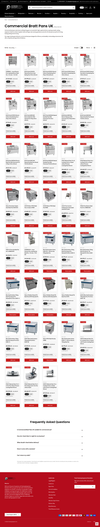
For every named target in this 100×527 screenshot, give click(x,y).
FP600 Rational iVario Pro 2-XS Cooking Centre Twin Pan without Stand (31, 385)
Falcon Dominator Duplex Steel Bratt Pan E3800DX (12, 206)
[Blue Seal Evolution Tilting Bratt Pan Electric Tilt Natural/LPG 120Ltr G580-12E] (87, 239)
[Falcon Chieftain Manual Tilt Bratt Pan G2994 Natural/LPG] (31, 284)
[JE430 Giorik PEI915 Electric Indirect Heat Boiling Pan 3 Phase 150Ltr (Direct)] (13, 105)
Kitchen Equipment (9, 13)
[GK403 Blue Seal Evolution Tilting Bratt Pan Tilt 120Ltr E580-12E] (87, 284)
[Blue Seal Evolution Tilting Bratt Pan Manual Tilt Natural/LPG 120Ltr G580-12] (13, 284)
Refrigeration (21, 13)
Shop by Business (9, 16)
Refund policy (52, 492)
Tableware (31, 13)
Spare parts (89, 13)
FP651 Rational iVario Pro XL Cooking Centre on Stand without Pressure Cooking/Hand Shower (68, 163)
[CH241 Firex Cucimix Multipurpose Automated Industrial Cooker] (68, 195)
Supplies (55, 13)
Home (6, 19)
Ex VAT (86, 7)
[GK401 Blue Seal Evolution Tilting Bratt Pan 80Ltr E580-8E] (31, 328)
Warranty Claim (52, 495)
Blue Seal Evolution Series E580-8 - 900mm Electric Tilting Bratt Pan (68, 340)
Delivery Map (52, 503)
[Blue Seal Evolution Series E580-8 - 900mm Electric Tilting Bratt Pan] (68, 328)
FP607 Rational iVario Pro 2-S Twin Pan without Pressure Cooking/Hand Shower (12, 385)
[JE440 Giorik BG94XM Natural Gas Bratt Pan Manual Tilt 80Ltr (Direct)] (87, 105)
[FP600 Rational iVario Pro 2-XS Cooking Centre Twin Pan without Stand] (31, 373)
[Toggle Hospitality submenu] (76, 13)
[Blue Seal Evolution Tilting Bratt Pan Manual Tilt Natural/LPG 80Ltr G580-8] (68, 239)
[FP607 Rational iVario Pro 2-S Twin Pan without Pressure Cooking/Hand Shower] (13, 373)
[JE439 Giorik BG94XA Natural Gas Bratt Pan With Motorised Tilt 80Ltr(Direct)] (50, 150)
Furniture (47, 13)
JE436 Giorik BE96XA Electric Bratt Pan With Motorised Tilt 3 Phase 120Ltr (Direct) (13, 162)
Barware (39, 13)
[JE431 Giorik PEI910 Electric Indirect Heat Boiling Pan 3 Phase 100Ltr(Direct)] (50, 61)
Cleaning (63, 13)
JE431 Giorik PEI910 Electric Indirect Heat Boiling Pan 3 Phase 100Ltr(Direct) (49, 73)
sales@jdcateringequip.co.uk (73, 1)
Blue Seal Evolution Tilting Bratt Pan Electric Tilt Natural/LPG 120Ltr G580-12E (86, 252)
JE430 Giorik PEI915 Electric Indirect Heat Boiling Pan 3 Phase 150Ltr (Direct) (12, 117)
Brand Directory (52, 506)
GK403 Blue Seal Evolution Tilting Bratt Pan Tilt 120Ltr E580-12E (86, 296)
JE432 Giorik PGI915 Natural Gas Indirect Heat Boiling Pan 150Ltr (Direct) (68, 73)
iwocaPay (51, 497)
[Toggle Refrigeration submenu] (26, 13)
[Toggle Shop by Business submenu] (15, 16)
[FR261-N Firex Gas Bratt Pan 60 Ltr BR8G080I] (13, 239)
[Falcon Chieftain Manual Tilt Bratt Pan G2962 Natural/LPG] (50, 284)
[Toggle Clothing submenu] (84, 13)
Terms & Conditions (53, 489)
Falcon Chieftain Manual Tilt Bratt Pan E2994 (68, 295)
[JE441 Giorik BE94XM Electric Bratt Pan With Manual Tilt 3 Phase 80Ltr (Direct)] (31, 105)
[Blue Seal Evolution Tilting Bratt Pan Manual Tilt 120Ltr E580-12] (13, 328)
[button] (29, 7)
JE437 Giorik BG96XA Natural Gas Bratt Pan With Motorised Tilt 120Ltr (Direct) (50, 118)
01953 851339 (62, 1)
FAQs (94, 521)
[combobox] (51, 7)
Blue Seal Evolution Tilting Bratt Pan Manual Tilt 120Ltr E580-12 (12, 340)
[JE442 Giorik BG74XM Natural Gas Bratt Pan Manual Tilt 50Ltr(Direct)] (31, 150)
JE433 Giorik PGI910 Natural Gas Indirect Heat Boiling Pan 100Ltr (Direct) (87, 73)
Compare (76, 47)
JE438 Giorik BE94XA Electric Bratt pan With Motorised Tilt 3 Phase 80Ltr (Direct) (68, 118)
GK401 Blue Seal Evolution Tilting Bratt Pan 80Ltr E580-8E (31, 340)
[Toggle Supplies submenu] (59, 13)
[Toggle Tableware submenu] (35, 13)
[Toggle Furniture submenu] (51, 13)
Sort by (6, 47)
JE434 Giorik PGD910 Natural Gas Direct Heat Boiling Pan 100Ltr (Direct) (31, 73)
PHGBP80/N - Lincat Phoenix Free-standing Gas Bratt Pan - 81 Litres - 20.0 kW (31, 252)
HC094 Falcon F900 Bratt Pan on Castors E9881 (31, 206)
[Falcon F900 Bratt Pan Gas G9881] (50, 328)
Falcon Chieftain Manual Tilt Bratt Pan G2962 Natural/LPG (50, 295)
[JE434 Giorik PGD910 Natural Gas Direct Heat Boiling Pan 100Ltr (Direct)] (31, 61)
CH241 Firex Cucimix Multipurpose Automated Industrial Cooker (68, 207)
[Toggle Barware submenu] (42, 13)
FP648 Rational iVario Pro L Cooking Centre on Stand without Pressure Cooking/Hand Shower (86, 163)
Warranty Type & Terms (54, 500)
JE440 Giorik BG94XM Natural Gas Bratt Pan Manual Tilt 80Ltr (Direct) (87, 117)
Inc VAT (81, 7)
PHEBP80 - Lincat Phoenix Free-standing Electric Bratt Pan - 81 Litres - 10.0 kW (12, 73)
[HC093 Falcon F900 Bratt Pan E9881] (50, 195)
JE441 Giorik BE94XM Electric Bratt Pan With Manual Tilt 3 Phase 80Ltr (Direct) (31, 118)
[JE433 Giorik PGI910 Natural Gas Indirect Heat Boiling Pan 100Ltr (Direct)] (87, 61)
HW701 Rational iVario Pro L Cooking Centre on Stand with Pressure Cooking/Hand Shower (50, 386)
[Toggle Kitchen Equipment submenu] (15, 13)
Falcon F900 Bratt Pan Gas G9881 (49, 339)
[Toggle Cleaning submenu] (67, 13)
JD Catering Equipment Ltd (12, 521)
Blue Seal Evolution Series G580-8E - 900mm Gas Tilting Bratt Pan (49, 251)
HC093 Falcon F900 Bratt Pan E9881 (49, 206)
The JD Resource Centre (54, 509)
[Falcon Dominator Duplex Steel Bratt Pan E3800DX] (13, 195)
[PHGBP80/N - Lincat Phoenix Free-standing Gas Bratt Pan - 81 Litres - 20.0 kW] (31, 239)
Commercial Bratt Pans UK (12, 19)
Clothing (80, 13)
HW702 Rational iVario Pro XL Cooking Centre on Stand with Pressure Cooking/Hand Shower (87, 341)
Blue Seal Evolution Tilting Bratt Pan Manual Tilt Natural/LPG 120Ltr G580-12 (13, 296)
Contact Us (51, 483)
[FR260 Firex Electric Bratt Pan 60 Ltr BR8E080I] (87, 195)
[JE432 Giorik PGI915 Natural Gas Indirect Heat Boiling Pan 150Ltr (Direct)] (68, 61)
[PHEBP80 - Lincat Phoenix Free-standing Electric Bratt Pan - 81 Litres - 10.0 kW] (13, 61)
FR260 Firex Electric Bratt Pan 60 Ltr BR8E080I (86, 206)
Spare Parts (51, 486)
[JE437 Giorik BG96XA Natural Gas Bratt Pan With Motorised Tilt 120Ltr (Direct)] (50, 105)
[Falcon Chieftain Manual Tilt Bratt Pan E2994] (68, 284)
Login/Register (52, 480)
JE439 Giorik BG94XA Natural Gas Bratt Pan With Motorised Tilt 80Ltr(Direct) (50, 162)
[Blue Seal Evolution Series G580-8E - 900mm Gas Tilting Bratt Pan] (50, 239)
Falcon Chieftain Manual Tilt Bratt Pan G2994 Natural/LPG (31, 295)
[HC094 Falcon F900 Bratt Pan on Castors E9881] (31, 195)
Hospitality (72, 13)
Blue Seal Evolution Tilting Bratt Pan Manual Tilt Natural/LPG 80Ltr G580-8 (68, 251)
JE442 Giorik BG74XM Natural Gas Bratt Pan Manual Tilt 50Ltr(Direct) (31, 162)
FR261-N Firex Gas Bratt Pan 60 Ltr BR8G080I (12, 250)
